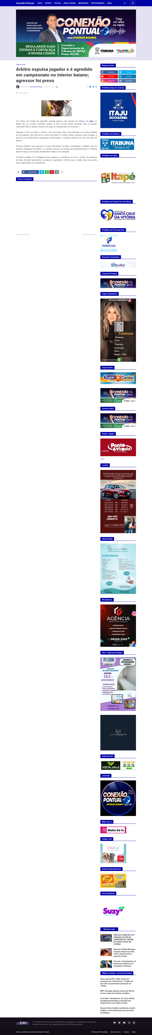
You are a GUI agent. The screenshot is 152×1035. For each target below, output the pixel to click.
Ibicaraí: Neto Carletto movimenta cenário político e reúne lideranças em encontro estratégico (117, 1010)
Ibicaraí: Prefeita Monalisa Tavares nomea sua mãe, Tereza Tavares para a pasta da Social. (124, 952)
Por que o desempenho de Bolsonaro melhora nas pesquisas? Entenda (125, 963)
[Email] (57, 172)
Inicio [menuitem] (40, 3)
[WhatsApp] (96, 87)
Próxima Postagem (89, 234)
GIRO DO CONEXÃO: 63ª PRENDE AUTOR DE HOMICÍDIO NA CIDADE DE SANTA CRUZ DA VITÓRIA (124, 939)
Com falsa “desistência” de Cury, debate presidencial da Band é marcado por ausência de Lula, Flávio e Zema (117, 1000)
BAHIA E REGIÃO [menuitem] (70, 3)
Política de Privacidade (99, 1032)
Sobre (134, 1032)
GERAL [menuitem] (109, 3)
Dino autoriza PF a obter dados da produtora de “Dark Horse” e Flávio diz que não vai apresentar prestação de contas (116, 982)
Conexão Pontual (25, 3)
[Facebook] (90, 87)
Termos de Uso (115, 1032)
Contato (126, 1032)
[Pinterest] (52, 172)
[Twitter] (93, 87)
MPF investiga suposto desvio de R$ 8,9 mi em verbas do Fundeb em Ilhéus (117, 992)
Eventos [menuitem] (48, 3)
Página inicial (20, 64)
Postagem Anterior (23, 234)
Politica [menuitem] (57, 3)
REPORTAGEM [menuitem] (83, 3)
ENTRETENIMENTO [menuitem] (97, 3)
